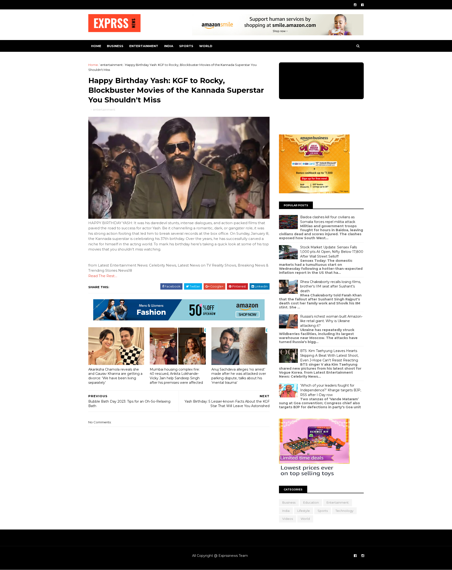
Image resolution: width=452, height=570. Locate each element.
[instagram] (355, 5)
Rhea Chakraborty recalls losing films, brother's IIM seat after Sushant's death (330, 286)
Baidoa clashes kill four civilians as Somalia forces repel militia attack (327, 219)
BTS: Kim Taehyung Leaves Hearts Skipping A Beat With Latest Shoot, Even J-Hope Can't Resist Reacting (329, 355)
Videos (287, 519)
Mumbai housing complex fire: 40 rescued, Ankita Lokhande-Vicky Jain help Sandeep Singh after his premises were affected (176, 376)
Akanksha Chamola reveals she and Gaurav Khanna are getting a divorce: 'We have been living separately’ (115, 376)
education (311, 502)
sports (186, 46)
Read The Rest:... (102, 276)
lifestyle (303, 511)
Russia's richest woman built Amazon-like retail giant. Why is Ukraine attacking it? (331, 321)
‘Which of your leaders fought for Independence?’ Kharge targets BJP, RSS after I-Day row (330, 390)
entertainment (143, 46)
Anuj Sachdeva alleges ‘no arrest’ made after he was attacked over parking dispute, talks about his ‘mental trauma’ (238, 376)
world (205, 46)
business (115, 46)
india (168, 46)
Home (96, 46)
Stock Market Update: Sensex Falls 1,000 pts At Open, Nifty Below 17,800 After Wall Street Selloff (331, 252)
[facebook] (362, 5)
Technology (344, 511)
